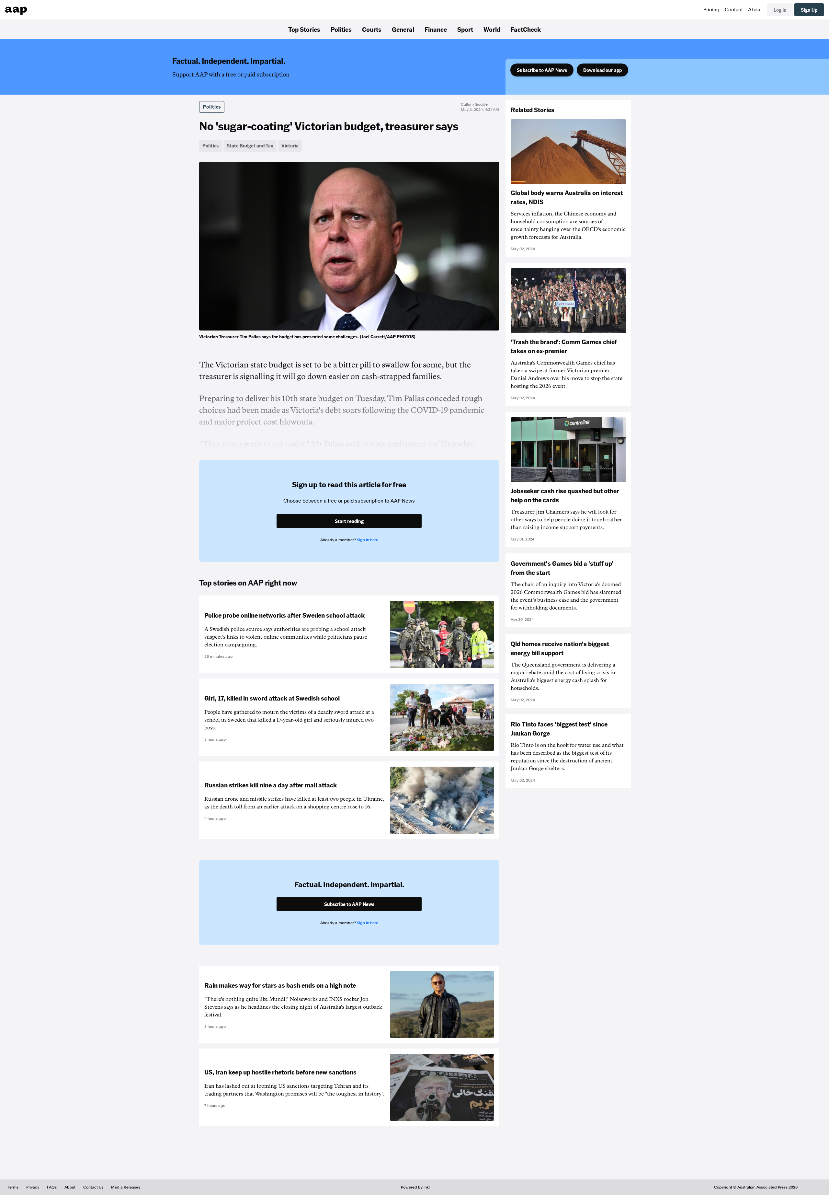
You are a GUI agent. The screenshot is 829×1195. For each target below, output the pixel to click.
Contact (734, 10)
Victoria (290, 145)
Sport (465, 29)
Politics (341, 29)
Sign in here (367, 540)
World (491, 29)
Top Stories (304, 29)
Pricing (711, 10)
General (403, 29)
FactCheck (526, 29)
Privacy (32, 1187)
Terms (13, 1187)
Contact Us (93, 1187)
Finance (436, 29)
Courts (371, 29)
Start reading (349, 521)
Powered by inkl (415, 1187)
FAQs (52, 1187)
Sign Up (809, 9)
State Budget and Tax (250, 145)
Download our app (602, 70)
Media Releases (125, 1187)
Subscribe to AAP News (542, 70)
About (755, 10)
